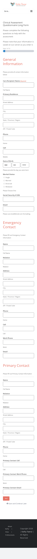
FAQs (7, 532)
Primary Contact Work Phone (14, 474)
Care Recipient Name (14, 81)
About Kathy (8, 527)
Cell (4, 148)
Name (5, 244)
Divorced (9, 184)
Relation (6, 258)
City (4, 111)
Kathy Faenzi (27, 531)
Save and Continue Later (18, 503)
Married (8, 181)
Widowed (9, 187)
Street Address (8, 102)
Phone (5, 134)
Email (5, 205)
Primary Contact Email (12, 488)
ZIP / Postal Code (9, 129)
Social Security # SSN (11, 195)
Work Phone (8, 338)
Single (8, 177)
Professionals (10, 535)
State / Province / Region (11, 120)
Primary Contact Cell (11, 460)
